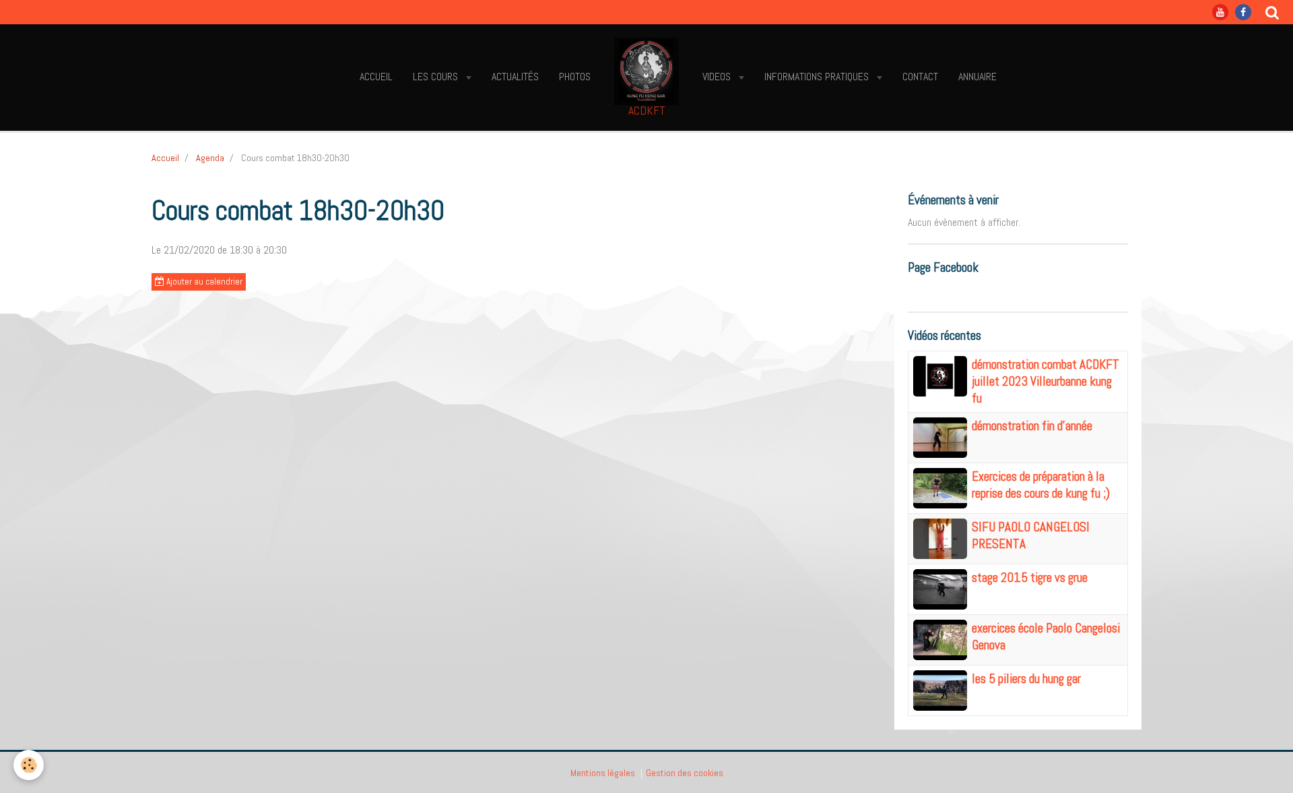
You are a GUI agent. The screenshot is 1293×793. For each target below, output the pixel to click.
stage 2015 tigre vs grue (1030, 577)
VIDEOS (717, 76)
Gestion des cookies (684, 773)
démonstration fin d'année (1032, 425)
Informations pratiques (817, 76)
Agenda (210, 158)
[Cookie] (28, 765)
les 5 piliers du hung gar (1026, 678)
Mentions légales (602, 773)
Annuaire (977, 76)
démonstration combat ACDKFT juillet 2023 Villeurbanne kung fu (1045, 381)
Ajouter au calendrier (203, 281)
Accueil (376, 76)
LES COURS (437, 76)
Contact (920, 76)
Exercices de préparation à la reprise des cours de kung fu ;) (1041, 485)
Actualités (515, 76)
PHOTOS (575, 76)
